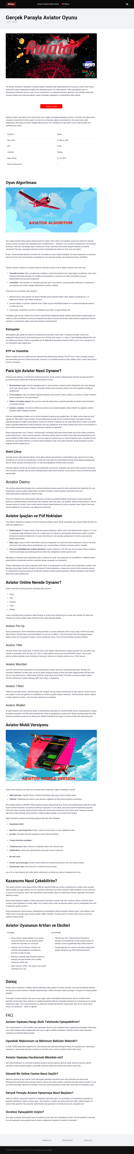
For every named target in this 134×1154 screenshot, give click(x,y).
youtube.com (46, 1140)
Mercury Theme (47, 1150)
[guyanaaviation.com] (11, 3)
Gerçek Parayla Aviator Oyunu (48, 4)
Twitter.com (88, 1140)
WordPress (39, 1150)
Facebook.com (67, 1140)
